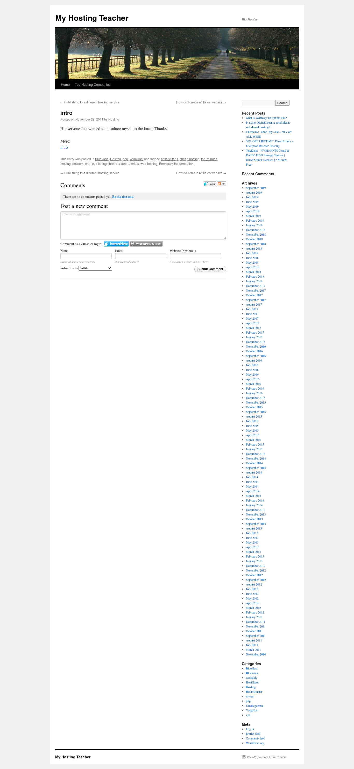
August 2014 (254, 472)
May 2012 (252, 598)
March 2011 (253, 649)
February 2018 (255, 276)
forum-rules (209, 159)
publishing (99, 163)
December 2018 (255, 230)
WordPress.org (255, 743)
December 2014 (255, 453)
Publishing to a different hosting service (89, 102)
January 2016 (254, 393)
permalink (186, 163)
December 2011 (255, 621)
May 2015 (252, 430)
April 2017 (252, 323)
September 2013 (256, 523)
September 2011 (256, 635)
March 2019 (253, 216)
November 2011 (256, 626)
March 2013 (253, 551)
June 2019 (252, 202)
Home (65, 84)
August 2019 (254, 192)
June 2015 (252, 426)
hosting (65, 163)
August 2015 (254, 416)
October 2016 (254, 351)
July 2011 (252, 645)
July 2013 (252, 533)
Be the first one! (123, 196)
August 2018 (254, 248)
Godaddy (251, 677)
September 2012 (256, 579)
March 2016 (253, 384)
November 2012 (256, 570)
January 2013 (254, 561)
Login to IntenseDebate (116, 243)
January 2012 (254, 617)
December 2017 (255, 286)
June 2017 (252, 314)
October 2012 (254, 575)
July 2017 (252, 309)
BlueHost (252, 668)
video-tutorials (129, 163)
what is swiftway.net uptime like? (266, 118)
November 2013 (256, 514)
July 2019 (252, 197)
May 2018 (252, 262)
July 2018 (252, 253)
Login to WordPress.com (146, 243)
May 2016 (252, 374)
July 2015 (252, 421)
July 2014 (252, 477)
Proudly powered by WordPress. (267, 757)
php (125, 159)
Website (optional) (183, 250)
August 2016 (254, 360)
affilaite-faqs (169, 159)
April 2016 (252, 379)
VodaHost (136, 159)
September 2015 (256, 412)
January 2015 (254, 449)
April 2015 (252, 435)
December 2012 (255, 565)
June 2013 (252, 537)
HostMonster (254, 691)
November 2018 (256, 234)
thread (112, 163)
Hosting (113, 119)
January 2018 (254, 281)
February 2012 (255, 612)
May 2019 (252, 206)
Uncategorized (255, 705)
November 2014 (256, 458)
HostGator (252, 682)
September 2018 (256, 244)
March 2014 (253, 495)
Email (119, 250)
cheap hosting (190, 159)
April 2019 (252, 211)
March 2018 (253, 272)
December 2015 (255, 398)
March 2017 (253, 328)
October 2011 (254, 631)
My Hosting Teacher (92, 17)
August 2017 (254, 304)
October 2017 (254, 295)
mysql (249, 696)
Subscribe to (69, 268)
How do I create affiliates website (201, 102)
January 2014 (254, 505)
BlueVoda (102, 159)
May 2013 (252, 542)
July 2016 (252, 365)
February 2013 (255, 556)
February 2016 (255, 388)
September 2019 (256, 188)
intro (64, 147)
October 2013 (254, 519)
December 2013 (255, 509)
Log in (250, 729)
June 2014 (252, 481)
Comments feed (255, 738)
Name (64, 250)
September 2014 (256, 467)
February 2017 (255, 332)
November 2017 (256, 290)
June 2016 (252, 370)
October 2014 (254, 463)
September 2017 (256, 300)
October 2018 (254, 239)
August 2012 (254, 584)
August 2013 (254, 528)
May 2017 (252, 318)
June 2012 (252, 593)
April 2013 (252, 547)
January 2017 (254, 337)
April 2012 (252, 603)
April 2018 (252, 267)
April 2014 (252, 491)
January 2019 (254, 225)
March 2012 (253, 607)
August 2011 (254, 640)
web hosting (149, 163)
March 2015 (253, 440)
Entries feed (253, 733)
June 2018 (252, 258)
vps (248, 715)
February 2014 (255, 500)
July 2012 (252, 589)
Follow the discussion (221, 183)
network (77, 163)
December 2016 (255, 342)
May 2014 (252, 486)
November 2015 (256, 402)
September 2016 (256, 356)
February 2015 (255, 444)
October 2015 (254, 407)
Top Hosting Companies (93, 84)
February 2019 (255, 220)
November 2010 (256, 654)
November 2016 (256, 346)
